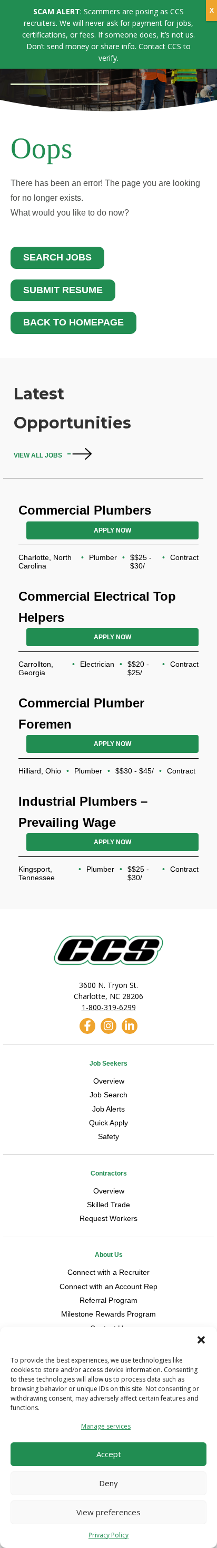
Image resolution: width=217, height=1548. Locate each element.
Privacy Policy (108, 1535)
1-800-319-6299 (109, 1007)
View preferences (108, 1512)
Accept (108, 1454)
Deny (108, 1483)
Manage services (106, 1426)
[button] (201, 1340)
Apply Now (112, 530)
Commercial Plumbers (84, 510)
